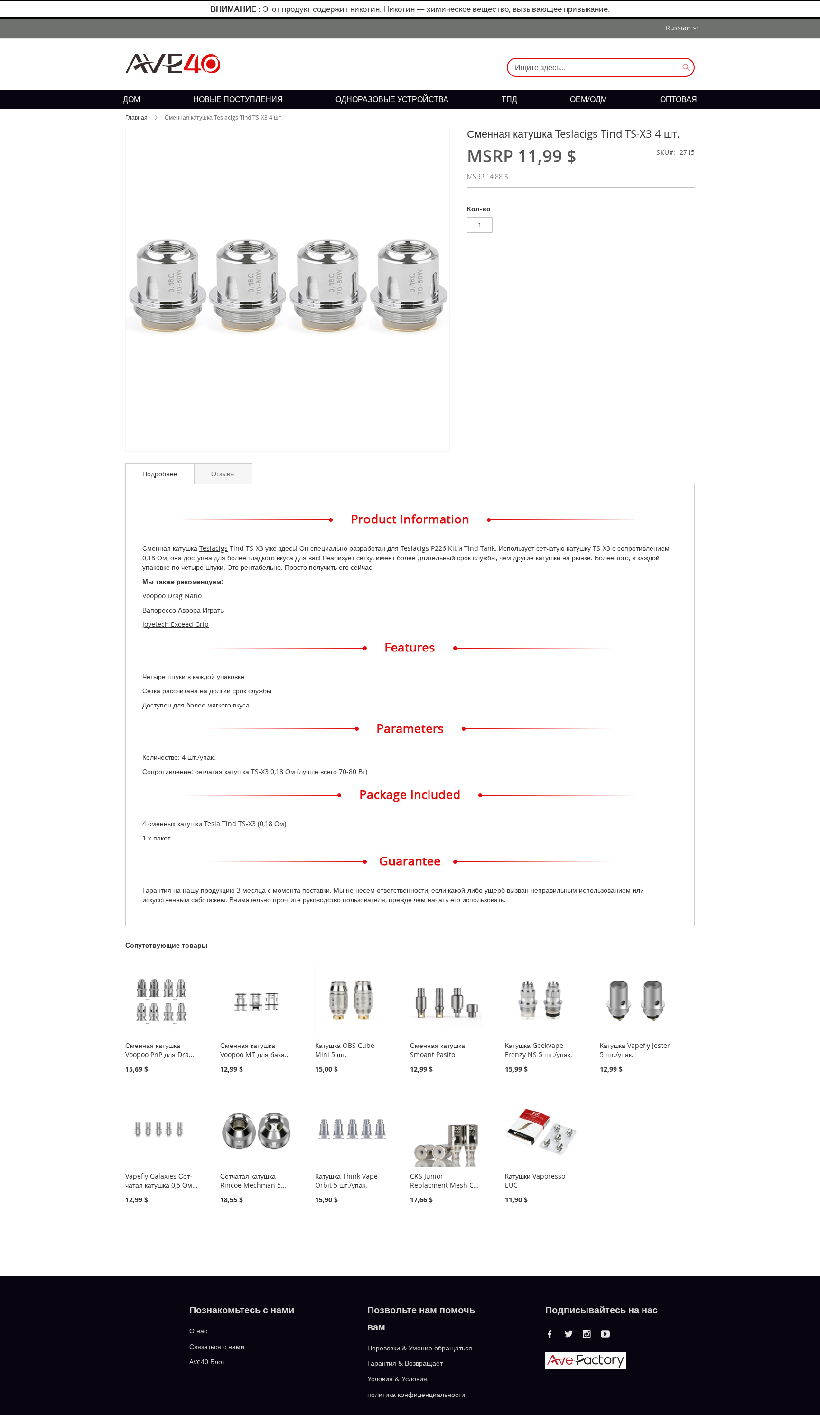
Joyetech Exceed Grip (175, 624)
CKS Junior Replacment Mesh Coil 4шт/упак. (445, 1184)
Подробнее (159, 473)
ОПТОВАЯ (678, 99)
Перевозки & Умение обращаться (419, 1347)
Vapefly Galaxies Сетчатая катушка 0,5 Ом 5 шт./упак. (158, 1184)
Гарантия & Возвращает (405, 1363)
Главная (136, 117)
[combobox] (601, 67)
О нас (198, 1330)
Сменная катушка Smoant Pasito (437, 1050)
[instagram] (587, 1334)
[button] (682, 28)
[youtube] (605, 1334)
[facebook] (550, 1334)
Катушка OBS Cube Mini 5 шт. (344, 1050)
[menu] (410, 99)
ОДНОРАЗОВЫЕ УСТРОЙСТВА (391, 99)
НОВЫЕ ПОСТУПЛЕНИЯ (238, 99)
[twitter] (568, 1334)
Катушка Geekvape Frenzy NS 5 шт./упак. (538, 1050)
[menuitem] (131, 99)
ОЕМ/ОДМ (588, 99)
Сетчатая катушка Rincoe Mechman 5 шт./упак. (250, 1184)
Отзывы (223, 473)
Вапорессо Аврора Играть (183, 609)
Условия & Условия (397, 1378)
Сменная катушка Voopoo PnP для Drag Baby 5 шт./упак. (159, 1054)
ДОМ (131, 99)
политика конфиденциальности (416, 1394)
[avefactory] (585, 1366)
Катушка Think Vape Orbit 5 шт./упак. (346, 1180)
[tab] (160, 473)
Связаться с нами (216, 1345)
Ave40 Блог (206, 1361)
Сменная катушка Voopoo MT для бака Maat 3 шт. (252, 1054)
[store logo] (172, 63)
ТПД (509, 99)
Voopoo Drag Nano (172, 595)
